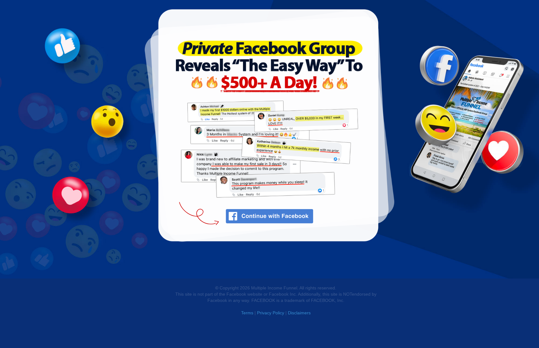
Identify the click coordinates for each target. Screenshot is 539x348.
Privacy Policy (270, 312)
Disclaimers (299, 312)
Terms (247, 312)
